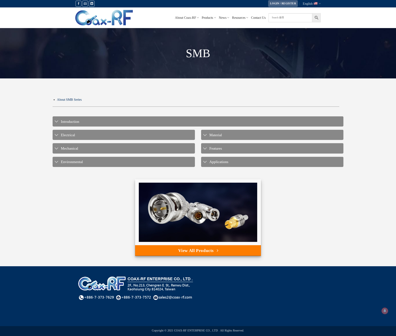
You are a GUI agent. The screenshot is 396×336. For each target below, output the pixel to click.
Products (207, 17)
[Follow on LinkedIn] (92, 4)
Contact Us (258, 17)
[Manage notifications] (385, 311)
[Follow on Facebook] (78, 4)
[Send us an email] (85, 4)
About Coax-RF (185, 17)
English (308, 3)
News (222, 17)
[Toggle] (57, 121)
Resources (238, 17)
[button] (283, 3)
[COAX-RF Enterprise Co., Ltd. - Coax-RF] (104, 17)
